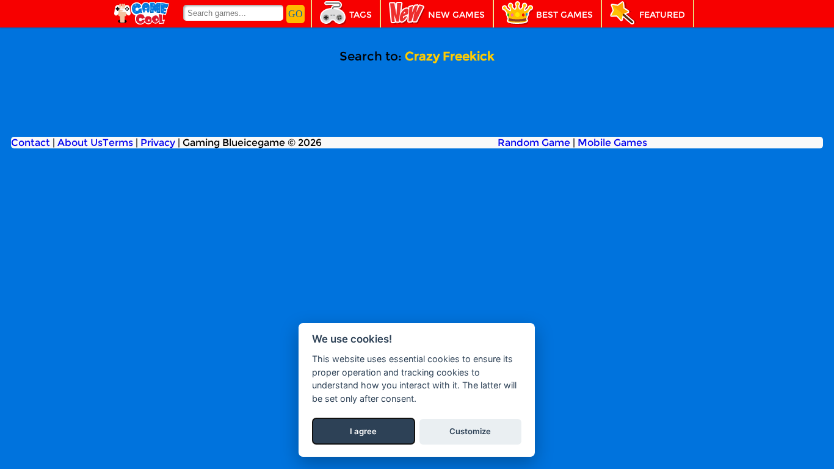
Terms (118, 142)
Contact (30, 142)
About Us (80, 142)
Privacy (157, 142)
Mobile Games (612, 142)
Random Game (534, 142)
